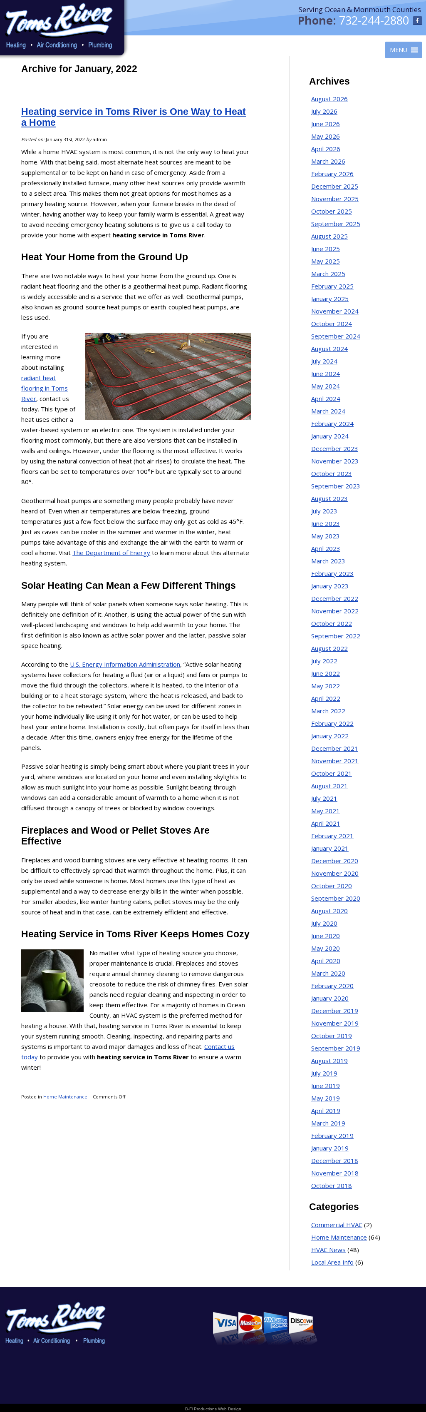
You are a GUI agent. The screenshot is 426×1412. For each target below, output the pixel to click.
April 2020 (325, 960)
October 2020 (331, 886)
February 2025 (332, 286)
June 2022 (325, 673)
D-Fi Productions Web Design (213, 1409)
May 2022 (325, 686)
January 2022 (330, 736)
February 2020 (332, 985)
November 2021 (335, 761)
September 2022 (335, 636)
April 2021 (325, 823)
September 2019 (335, 1048)
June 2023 (325, 523)
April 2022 (325, 698)
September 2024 (335, 336)
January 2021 (330, 848)
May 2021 (325, 811)
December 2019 (334, 1010)
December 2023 (334, 448)
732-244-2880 (374, 20)
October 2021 (331, 773)
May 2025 (325, 261)
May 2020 (325, 948)
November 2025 (335, 198)
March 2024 (328, 411)
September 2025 (335, 223)
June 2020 (325, 935)
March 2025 (328, 273)
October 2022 (331, 623)
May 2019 (325, 1098)
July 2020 (324, 923)
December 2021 (334, 748)
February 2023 (332, 573)
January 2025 (330, 298)
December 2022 (334, 598)
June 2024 (325, 373)
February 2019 (332, 1135)
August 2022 (329, 648)
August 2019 (329, 1060)
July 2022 (324, 661)
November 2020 (335, 873)
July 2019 (324, 1073)
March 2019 (328, 1123)
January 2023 (330, 586)
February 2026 (332, 173)
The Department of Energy (111, 552)
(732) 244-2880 (394, 1319)
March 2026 (328, 161)
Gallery (133, 1357)
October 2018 (331, 1185)
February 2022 (332, 723)
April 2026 (325, 148)
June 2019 (325, 1085)
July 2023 (324, 511)
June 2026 (325, 124)
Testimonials (140, 1335)
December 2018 (334, 1160)
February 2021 (332, 836)
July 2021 (324, 798)
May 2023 (325, 536)
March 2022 (328, 711)
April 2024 (325, 398)
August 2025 (329, 236)
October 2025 (331, 211)
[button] (398, 50)
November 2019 (335, 1023)
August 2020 (329, 910)
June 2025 (325, 248)
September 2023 (335, 486)
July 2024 (324, 361)
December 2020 (334, 861)
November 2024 (335, 311)
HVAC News (328, 1249)
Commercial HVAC (336, 1224)
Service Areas (141, 1346)
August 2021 (329, 786)
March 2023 (328, 561)
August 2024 (329, 348)
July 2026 (324, 111)
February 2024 (332, 423)
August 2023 (329, 498)
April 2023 (325, 548)
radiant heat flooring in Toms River (44, 388)
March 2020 (328, 973)
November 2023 (335, 461)
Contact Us (138, 1368)
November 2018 (335, 1173)
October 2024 (331, 323)
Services (134, 1313)
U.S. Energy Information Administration (125, 664)
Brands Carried (143, 1324)
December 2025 (334, 186)
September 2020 (335, 898)
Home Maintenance (65, 1096)
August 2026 (329, 99)
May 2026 (325, 136)
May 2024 (325, 386)
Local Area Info (332, 1262)
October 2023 (331, 473)
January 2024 (330, 436)
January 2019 (330, 1148)
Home (132, 1303)
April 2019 (325, 1110)
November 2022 (335, 611)
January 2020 (330, 998)
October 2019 (331, 1035)
